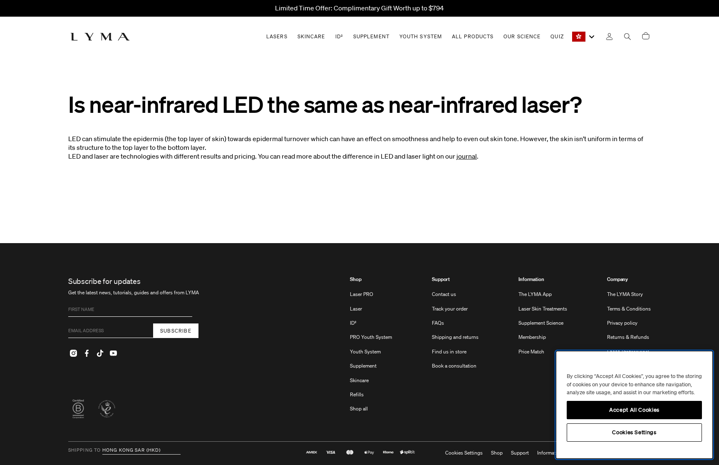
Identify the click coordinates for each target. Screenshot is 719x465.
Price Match (531, 351)
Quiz (556, 36)
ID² (353, 322)
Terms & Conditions (629, 308)
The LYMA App (535, 294)
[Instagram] (73, 353)
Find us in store (449, 351)
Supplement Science (540, 322)
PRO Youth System (371, 337)
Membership (532, 337)
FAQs (438, 322)
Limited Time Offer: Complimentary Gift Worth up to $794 (359, 8)
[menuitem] (371, 348)
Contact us (444, 294)
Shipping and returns (455, 337)
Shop (356, 279)
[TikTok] (100, 353)
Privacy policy (622, 322)
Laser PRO (361, 294)
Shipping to (84, 450)
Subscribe (175, 330)
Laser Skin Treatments (542, 308)
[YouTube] (113, 353)
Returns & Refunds (628, 337)
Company (617, 279)
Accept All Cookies (634, 409)
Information (531, 279)
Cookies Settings (464, 453)
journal (466, 156)
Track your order (450, 308)
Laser (356, 308)
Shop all (359, 408)
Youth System (365, 351)
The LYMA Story (625, 294)
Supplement (363, 365)
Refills (357, 394)
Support (441, 279)
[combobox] (584, 36)
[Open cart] (646, 36)
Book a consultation (454, 365)
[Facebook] (87, 353)
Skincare (359, 380)
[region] (634, 404)
